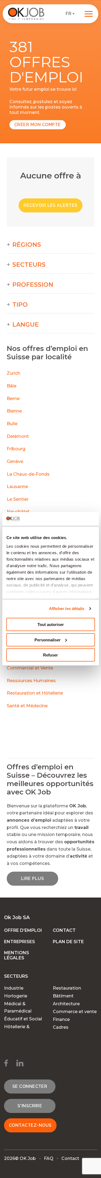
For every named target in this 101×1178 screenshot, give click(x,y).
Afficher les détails (67, 608)
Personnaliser (47, 640)
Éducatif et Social (23, 1018)
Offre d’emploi (23, 930)
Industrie (13, 988)
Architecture (66, 1003)
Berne (13, 398)
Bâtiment (63, 995)
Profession (32, 285)
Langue (25, 324)
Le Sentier (18, 499)
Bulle (12, 423)
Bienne (14, 411)
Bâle (11, 385)
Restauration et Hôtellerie (35, 693)
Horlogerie (15, 995)
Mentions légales (16, 955)
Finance (61, 1019)
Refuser (50, 655)
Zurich (13, 373)
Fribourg (16, 448)
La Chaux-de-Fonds (28, 474)
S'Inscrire (30, 1105)
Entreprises (19, 941)
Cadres (60, 1027)
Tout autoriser (50, 624)
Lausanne (17, 486)
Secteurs (29, 265)
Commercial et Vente (30, 668)
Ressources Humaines (31, 680)
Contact (64, 930)
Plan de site (68, 941)
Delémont (18, 436)
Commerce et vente (75, 1011)
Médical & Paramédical (18, 1007)
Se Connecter (29, 1086)
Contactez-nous (30, 1125)
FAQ (48, 1158)
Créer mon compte (37, 124)
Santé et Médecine (28, 705)
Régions (26, 245)
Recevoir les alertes (50, 205)
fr (68, 13)
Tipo (20, 305)
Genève (15, 461)
